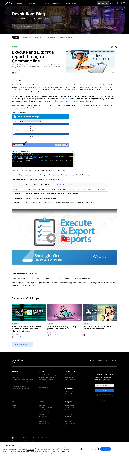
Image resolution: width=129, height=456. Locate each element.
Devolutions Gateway (70, 379)
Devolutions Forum (43, 409)
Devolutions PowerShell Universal (46, 377)
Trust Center (68, 421)
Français (100, 360)
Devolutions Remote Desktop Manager (48, 375)
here (33, 285)
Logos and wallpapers (70, 428)
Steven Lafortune (19, 337)
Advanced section (57, 185)
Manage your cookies (90, 449)
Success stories (42, 421)
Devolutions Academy (44, 412)
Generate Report (65, 99)
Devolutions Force (43, 416)
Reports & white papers (44, 423)
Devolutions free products (45, 387)
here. (35, 274)
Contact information (70, 405)
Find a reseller (15, 412)
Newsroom (67, 425)
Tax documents (68, 416)
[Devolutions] (8, 3)
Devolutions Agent (69, 377)
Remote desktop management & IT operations (22, 379)
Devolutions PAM (43, 381)
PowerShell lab (51, 37)
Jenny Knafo (18, 72)
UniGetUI (41, 384)
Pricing (13, 407)
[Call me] (120, 3)
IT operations (38, 37)
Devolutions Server (69, 394)
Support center (42, 405)
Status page (41, 425)
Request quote (15, 409)
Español (114, 360)
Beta (43, 101)
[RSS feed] (112, 47)
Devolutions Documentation (45, 407)
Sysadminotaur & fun (66, 37)
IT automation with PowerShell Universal (21, 388)
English (92, 360)
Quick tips (14, 46)
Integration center (16, 391)
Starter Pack (15, 377)
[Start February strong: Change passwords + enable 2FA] (64, 312)
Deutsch (107, 360)
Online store (15, 405)
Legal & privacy (68, 419)
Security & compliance (70, 423)
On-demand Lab (42, 419)
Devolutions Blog (28, 14)
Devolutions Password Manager (46, 379)
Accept (105, 449)
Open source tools (69, 384)
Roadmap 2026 (42, 389)
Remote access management (18, 386)
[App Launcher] (123, 3)
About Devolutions (69, 407)
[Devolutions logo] (18, 360)
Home (15, 37)
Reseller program (69, 414)
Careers (67, 412)
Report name (90, 189)
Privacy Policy (109, 398)
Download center (102, 3)
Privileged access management (19, 384)
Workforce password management (20, 381)
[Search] (117, 3)
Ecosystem (67, 409)
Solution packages (16, 375)
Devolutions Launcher (70, 381)
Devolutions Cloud (69, 391)
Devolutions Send (69, 375)
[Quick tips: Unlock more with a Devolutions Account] (100, 312)
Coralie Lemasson (91, 335)
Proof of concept (16, 393)
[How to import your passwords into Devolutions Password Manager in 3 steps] (29, 312)
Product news (26, 37)
